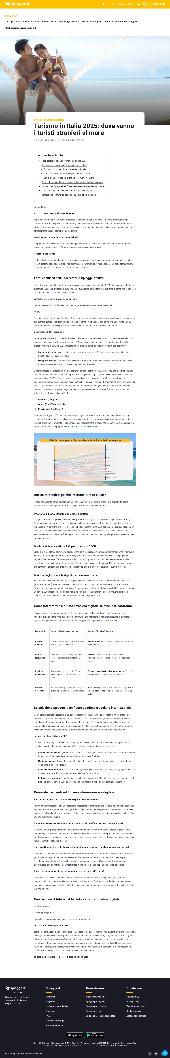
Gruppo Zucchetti (13, 1003)
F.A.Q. (48, 1016)
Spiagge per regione (95, 1001)
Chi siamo (50, 996)
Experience (108, 4)
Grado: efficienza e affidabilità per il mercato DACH (67, 173)
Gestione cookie (134, 1011)
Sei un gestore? (126, 4)
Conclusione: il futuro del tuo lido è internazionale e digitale (69, 195)
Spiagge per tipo (93, 1011)
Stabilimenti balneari (95, 996)
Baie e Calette (49, 21)
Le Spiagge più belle (69, 21)
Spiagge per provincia (96, 1006)
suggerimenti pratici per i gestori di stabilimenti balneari (61, 957)
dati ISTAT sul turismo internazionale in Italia (55, 299)
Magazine (50, 1001)
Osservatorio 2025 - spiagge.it (49, 332)
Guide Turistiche (31, 21)
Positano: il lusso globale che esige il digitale (65, 169)
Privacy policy (132, 1001)
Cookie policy (132, 996)
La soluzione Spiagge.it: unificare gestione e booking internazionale (73, 186)
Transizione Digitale (92, 21)
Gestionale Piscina (54, 1025)
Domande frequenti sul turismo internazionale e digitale (67, 190)
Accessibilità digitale (136, 1016)
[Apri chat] (165, 1053)
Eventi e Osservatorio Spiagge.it (121, 21)
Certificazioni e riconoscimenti (20, 28)
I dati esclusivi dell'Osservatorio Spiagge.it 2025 (64, 161)
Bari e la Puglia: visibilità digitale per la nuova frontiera (69, 178)
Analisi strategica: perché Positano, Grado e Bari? (64, 165)
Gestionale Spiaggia (55, 1020)
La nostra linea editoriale (57, 1006)
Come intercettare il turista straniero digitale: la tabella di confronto (72, 182)
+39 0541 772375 (90, 1045)
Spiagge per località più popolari (101, 1016)
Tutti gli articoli (12, 21)
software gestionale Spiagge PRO (50, 736)
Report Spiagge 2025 (44, 912)
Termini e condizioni (135, 1006)
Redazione (51, 1011)
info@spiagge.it (104, 1045)
